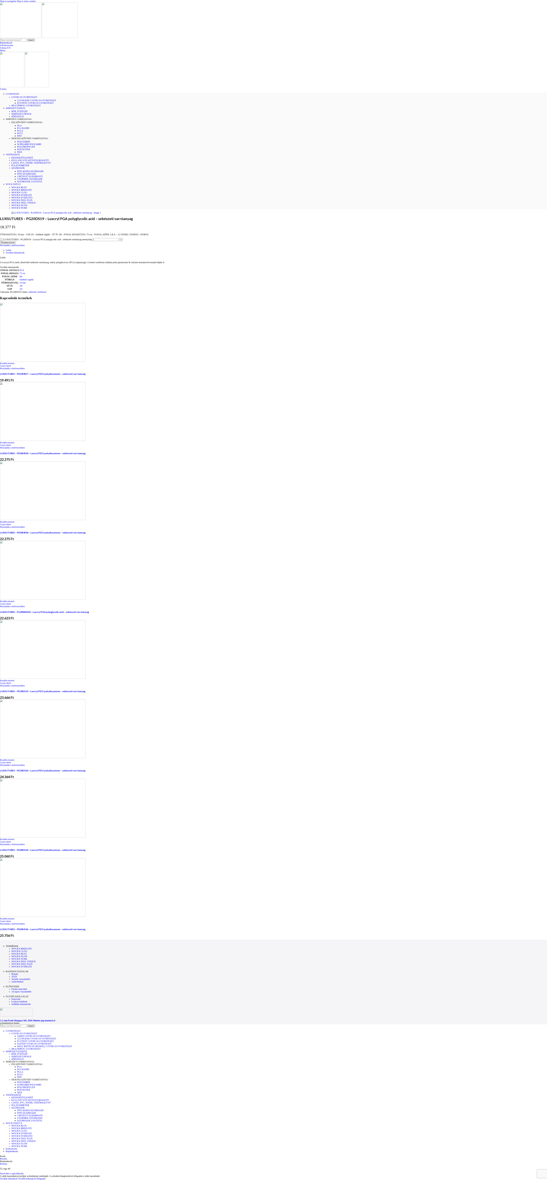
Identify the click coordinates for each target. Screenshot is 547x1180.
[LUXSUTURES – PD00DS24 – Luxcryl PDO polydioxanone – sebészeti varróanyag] (42, 836)
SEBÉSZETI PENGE (21, 114)
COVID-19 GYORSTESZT (24, 97)
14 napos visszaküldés (21, 991)
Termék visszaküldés (20, 979)
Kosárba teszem (8, 243)
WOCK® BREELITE (21, 190)
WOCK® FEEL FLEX (22, 200)
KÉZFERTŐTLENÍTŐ (22, 158)
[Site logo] (21, 37)
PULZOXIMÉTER (20, 165)
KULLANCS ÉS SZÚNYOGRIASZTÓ (30, 160)
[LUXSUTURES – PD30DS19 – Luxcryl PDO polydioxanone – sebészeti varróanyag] (42, 678)
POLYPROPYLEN (26, 147)
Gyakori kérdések (19, 1001)
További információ (18, 1178)
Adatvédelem (17, 981)
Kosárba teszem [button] (7, 363)
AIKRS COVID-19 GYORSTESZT (34, 1036)
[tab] (8, 250)
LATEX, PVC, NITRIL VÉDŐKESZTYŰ (31, 163)
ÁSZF (14, 976)
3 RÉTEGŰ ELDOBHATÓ (30, 176)
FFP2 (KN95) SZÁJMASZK (30, 171)
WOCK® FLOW (19, 205)
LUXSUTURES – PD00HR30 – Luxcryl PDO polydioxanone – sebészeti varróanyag (42, 453)
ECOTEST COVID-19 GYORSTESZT (35, 103)
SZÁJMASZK (18, 168)
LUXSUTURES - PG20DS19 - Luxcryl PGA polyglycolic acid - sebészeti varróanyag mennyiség (47, 239)
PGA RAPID (23, 128)
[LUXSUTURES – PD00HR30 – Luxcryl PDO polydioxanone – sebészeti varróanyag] (42, 440)
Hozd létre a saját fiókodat (12, 1173)
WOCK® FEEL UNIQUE (23, 203)
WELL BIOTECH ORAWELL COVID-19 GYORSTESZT (44, 1046)
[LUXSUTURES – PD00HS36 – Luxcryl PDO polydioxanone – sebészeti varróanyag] (42, 916)
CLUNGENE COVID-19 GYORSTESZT (36, 100)
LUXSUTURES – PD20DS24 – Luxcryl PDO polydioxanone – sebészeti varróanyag (42, 770)
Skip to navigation (8, 1)
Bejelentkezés (12, 1151)
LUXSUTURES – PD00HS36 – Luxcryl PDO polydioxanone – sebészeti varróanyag (42, 929)
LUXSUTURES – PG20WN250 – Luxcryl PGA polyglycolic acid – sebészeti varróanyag (44, 612)
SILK (19, 152)
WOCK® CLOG (19, 192)
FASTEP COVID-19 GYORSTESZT (34, 1044)
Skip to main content (26, 1)
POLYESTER (23, 149)
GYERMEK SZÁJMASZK (30, 179)
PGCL (20, 133)
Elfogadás (40, 1178)
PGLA (20, 131)
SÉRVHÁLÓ (17, 116)
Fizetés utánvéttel (19, 989)
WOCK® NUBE (19, 208)
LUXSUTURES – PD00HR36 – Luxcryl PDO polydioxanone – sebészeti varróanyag (42, 532)
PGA (19, 125)
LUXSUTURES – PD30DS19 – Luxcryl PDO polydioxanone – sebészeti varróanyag (42, 691)
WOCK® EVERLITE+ (22, 197)
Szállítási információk (21, 1004)
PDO (19, 136)
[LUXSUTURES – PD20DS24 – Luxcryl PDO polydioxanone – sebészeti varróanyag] (42, 757)
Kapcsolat (15, 999)
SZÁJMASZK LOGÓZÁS (29, 181)
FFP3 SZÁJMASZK (26, 174)
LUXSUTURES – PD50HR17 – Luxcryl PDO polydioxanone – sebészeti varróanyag (42, 373)
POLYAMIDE (23, 141)
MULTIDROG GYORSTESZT (26, 105)
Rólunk (14, 974)
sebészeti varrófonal (37, 292)
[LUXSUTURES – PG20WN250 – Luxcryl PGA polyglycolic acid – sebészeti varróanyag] (42, 598)
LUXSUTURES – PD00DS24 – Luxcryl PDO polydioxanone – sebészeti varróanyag (42, 850)
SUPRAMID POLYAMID (29, 144)
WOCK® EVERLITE (21, 195)
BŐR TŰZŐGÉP (19, 111)
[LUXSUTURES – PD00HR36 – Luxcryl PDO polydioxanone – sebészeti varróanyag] (42, 519)
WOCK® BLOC (19, 187)
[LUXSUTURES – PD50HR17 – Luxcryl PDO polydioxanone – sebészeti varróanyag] (42, 361)
